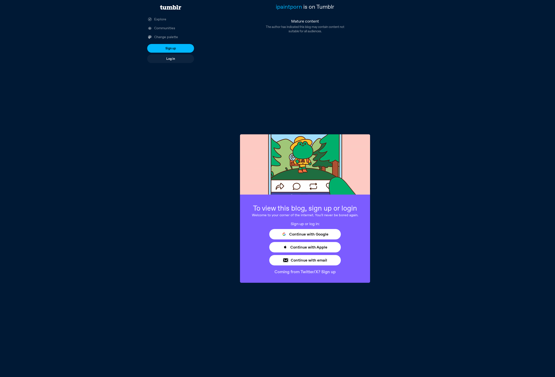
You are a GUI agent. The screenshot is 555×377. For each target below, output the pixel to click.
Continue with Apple (308, 247)
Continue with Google (308, 234)
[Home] (170, 7)
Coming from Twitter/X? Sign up (305, 272)
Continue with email (309, 260)
